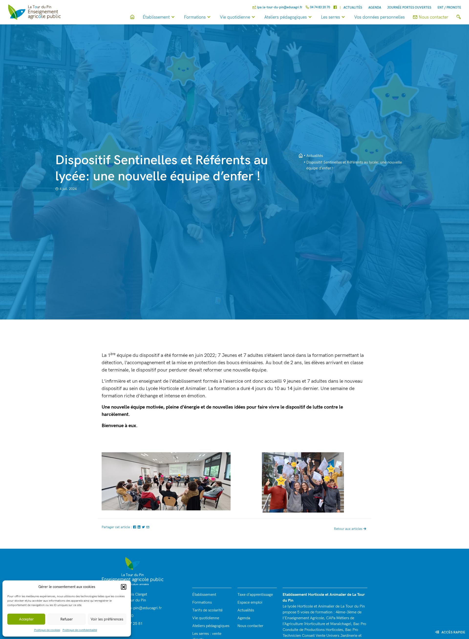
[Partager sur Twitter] (144, 527)
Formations (195, 17)
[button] (123, 586)
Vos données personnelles (379, 17)
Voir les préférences (107, 619)
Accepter (26, 619)
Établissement (156, 17)
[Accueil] (132, 17)
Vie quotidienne (235, 17)
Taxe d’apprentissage (255, 594)
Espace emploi (249, 602)
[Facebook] (335, 7)
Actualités (352, 7)
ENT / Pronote (449, 7)
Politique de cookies (47, 630)
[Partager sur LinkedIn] (139, 527)
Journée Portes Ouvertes (409, 7)
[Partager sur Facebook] (135, 527)
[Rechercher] (458, 17)
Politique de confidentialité (80, 630)
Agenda (374, 7)
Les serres (330, 17)
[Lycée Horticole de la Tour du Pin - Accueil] (300, 156)
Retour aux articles (348, 529)
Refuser (66, 619)
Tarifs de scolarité (207, 610)
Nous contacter (250, 626)
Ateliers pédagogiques (285, 17)
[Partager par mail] (147, 527)
